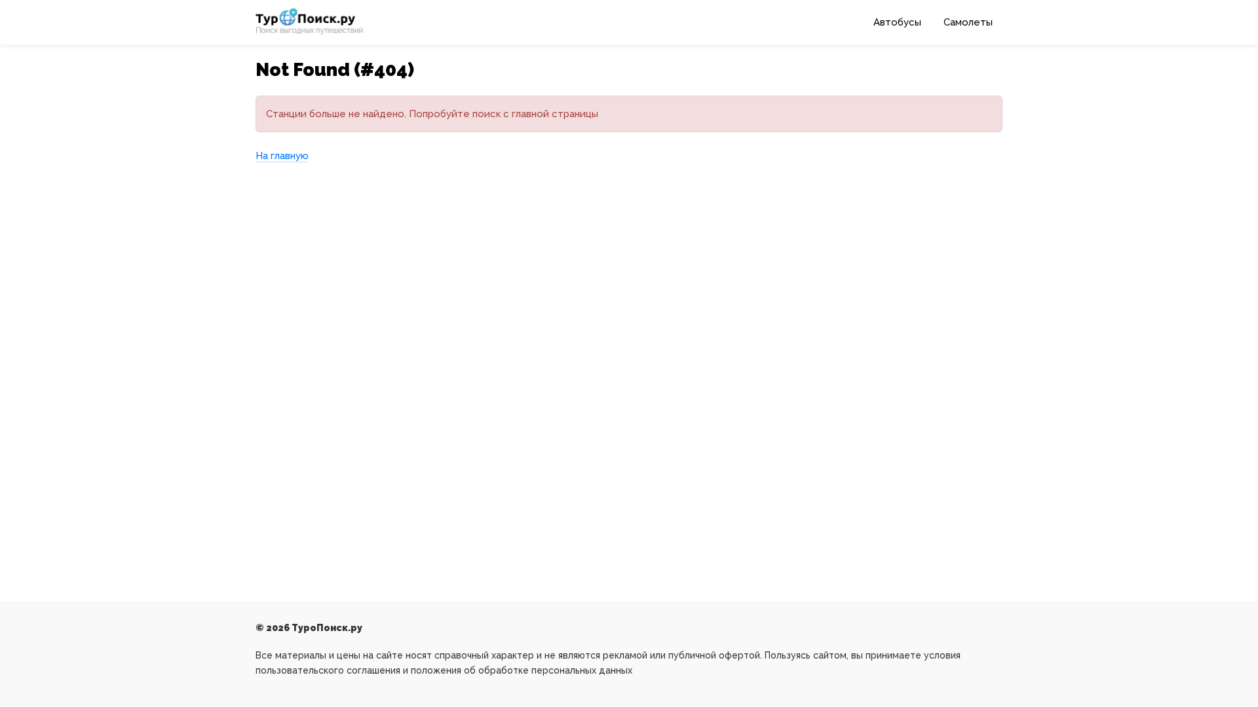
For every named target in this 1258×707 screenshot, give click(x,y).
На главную (282, 156)
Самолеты (968, 22)
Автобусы (897, 22)
